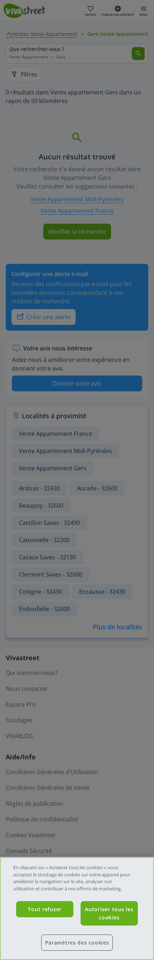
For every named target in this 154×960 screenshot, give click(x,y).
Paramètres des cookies (77, 942)
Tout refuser (45, 909)
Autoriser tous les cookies (109, 913)
